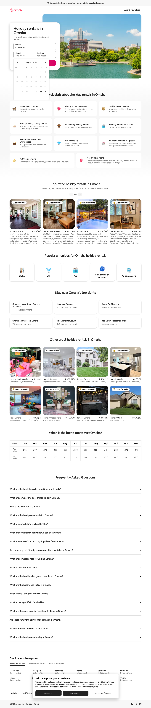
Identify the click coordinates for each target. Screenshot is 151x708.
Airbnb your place (132, 10)
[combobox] (34, 47)
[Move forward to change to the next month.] (45, 62)
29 (41, 92)
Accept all (48, 693)
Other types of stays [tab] (37, 663)
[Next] (80, 194)
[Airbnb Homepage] (16, 10)
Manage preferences (103, 693)
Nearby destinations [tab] (17, 663)
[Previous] (71, 194)
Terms (36, 704)
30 (45, 92)
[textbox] (24, 55)
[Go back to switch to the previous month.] (17, 62)
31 (17, 96)
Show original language (94, 3)
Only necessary (76, 693)
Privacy (29, 704)
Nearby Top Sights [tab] (56, 663)
